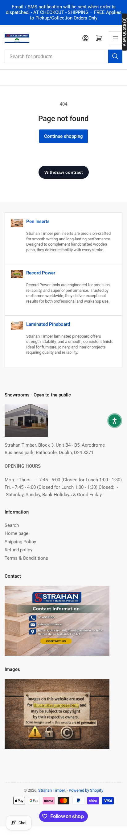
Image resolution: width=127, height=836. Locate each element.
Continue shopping (63, 136)
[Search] (115, 56)
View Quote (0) (124, 31)
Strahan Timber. (52, 790)
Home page (16, 533)
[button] (114, 420)
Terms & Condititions (26, 558)
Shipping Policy (20, 542)
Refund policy (18, 550)
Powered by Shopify (86, 790)
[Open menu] (115, 38)
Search (12, 525)
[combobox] (63, 56)
